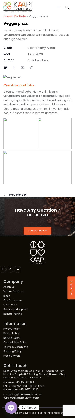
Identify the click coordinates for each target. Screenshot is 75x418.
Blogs (6, 295)
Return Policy (11, 333)
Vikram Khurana (13, 291)
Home (7, 16)
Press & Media (11, 355)
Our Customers (12, 300)
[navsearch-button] (67, 7)
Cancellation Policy (15, 342)
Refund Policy (11, 338)
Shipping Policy (12, 351)
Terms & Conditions (15, 347)
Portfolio (20, 16)
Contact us (10, 304)
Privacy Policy (11, 329)
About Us (8, 287)
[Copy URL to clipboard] (31, 67)
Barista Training (12, 313)
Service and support (15, 309)
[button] (58, 7)
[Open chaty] (11, 407)
